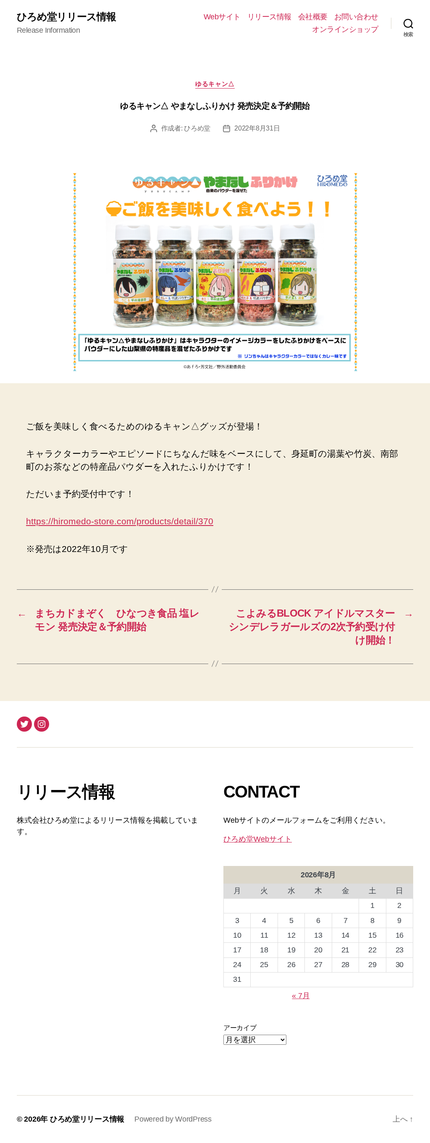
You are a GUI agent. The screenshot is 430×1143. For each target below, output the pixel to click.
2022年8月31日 (257, 128)
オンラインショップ (345, 29)
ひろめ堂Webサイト (257, 839)
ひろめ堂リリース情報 (66, 17)
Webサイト (222, 17)
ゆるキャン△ (214, 83)
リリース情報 (269, 17)
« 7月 (300, 995)
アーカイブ (240, 1027)
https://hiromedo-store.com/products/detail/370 (119, 521)
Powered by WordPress (173, 1119)
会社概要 (313, 17)
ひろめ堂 (197, 128)
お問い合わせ (356, 17)
